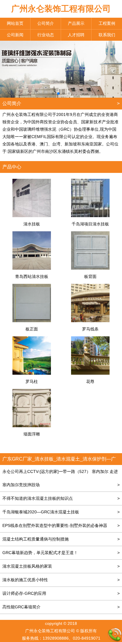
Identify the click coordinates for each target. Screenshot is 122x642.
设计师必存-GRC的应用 (61, 593)
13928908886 (56, 638)
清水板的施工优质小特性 (61, 579)
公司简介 (45, 23)
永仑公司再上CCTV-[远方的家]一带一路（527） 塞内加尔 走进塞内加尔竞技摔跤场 (61, 478)
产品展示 (76, 23)
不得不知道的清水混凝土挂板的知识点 (61, 498)
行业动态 (45, 34)
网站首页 (15, 23)
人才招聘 (76, 34)
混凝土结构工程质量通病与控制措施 (61, 539)
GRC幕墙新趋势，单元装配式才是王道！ (61, 552)
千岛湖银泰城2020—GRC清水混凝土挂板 (61, 512)
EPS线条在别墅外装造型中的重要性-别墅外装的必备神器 (61, 525)
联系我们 (107, 34)
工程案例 (107, 23)
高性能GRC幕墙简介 (61, 607)
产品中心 (11, 166)
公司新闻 (15, 34)
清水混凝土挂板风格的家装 (61, 566)
